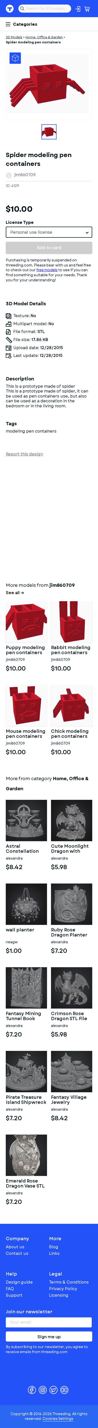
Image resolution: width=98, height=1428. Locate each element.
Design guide (19, 1282)
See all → (15, 592)
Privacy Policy (63, 1289)
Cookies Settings (57, 1418)
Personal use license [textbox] (31, 232)
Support (14, 1295)
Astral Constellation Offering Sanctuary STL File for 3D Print (24, 849)
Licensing (58, 1295)
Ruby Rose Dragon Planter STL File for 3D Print (69, 933)
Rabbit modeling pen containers (70, 650)
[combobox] (49, 232)
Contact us (17, 1253)
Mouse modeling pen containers (25, 734)
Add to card (49, 248)
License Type (20, 222)
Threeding (10, 9)
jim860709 (25, 175)
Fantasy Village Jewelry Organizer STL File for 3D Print (69, 1100)
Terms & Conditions (69, 1282)
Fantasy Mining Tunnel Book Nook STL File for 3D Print (25, 1016)
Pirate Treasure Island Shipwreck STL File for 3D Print (26, 1100)
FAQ (10, 1289)
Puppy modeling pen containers (25, 650)
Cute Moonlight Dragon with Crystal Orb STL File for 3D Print (70, 849)
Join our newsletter (29, 1312)
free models (47, 269)
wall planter (20, 930)
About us (15, 1247)
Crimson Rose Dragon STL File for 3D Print (69, 1016)
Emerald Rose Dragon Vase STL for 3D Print (25, 1184)
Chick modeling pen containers (70, 734)
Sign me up (49, 1337)
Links (54, 1253)
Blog (53, 1247)
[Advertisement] (49, 518)
